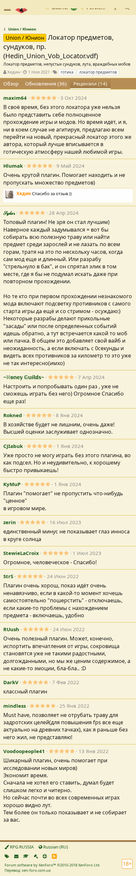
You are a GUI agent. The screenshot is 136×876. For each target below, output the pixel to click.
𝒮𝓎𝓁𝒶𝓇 (9, 212)
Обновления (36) (46, 83)
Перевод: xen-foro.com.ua (28, 870)
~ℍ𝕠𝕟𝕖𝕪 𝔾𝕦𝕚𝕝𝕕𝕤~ (23, 377)
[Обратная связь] (16, 856)
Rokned (12, 415)
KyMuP (11, 484)
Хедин (13, 72)
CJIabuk (13, 446)
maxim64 (15, 97)
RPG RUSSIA (21, 847)
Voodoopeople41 (24, 751)
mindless (14, 705)
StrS (8, 576)
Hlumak (13, 165)
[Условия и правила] (26, 856)
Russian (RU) (55, 847)
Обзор (10, 83)
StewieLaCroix (21, 553)
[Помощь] (44, 856)
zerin (9, 522)
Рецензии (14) (90, 83)
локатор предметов (98, 72)
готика (67, 72)
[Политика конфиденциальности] (35, 856)
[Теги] (7, 856)
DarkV (10, 682)
